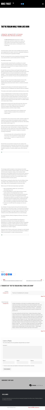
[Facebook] (21, 4)
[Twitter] (23, 4)
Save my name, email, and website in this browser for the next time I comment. (19, 365)
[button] (13, 3)
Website (32, 360)
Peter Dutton (13, 35)
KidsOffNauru (4, 35)
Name (4, 360)
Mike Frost (6, 4)
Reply (42, 296)
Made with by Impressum (33, 407)
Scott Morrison (19, 35)
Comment (5, 345)
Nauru (9, 35)
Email (18, 360)
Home (1, 29)
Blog (3, 29)
